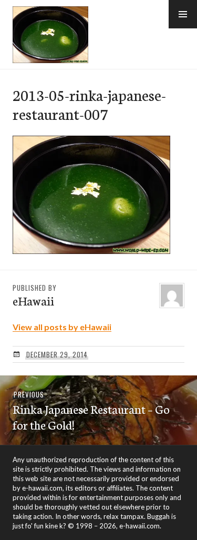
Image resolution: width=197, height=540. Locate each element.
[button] (183, 14)
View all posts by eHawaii (62, 327)
